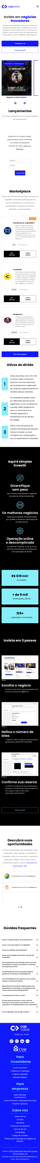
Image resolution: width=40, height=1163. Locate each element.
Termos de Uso (20, 1129)
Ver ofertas (12, 254)
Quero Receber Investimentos (20, 1095)
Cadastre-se (20, 43)
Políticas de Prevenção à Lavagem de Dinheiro (20, 1139)
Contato (20, 1119)
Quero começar (20, 810)
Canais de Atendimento (20, 1126)
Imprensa (20, 1122)
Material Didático (20, 1077)
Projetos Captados (20, 1074)
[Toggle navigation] (37, 6)
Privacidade (20, 1132)
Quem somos (20, 1116)
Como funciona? (20, 50)
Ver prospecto (23, 245)
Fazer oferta (27, 254)
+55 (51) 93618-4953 (16, 1151)
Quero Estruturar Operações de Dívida (20, 1100)
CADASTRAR (20, 173)
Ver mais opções (20, 354)
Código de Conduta (20, 1135)
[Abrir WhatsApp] (34, 1157)
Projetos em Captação (20, 1071)
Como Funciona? (20, 1067)
